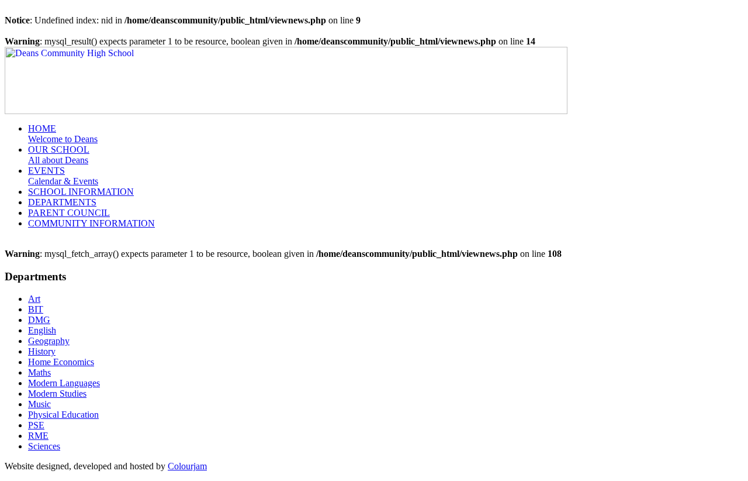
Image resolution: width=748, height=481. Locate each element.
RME (38, 436)
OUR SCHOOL (58, 155)
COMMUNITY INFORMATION (91, 223)
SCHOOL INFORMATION (81, 192)
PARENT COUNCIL (69, 213)
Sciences (44, 446)
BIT (35, 309)
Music (39, 404)
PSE (36, 425)
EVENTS (63, 176)
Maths (39, 372)
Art (34, 299)
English (42, 330)
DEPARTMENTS (62, 202)
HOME (63, 133)
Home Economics (61, 362)
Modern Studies (57, 393)
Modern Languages (64, 383)
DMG (39, 320)
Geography (49, 341)
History (42, 351)
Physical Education (63, 415)
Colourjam (187, 466)
